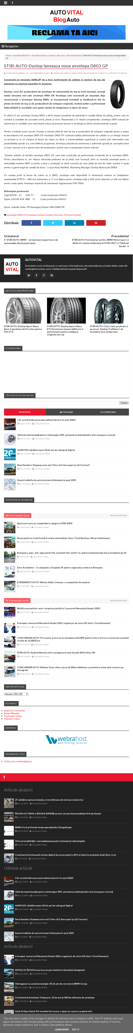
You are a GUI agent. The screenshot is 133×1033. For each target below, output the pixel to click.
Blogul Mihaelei (11, 713)
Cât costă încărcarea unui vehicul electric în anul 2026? (46, 419)
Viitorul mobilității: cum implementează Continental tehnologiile (50, 841)
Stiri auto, (103, 73)
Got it (75, 1029)
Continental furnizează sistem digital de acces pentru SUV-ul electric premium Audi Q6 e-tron (65, 854)
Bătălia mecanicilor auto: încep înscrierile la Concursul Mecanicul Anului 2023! (58, 608)
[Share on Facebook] (31, 223)
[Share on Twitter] (53, 223)
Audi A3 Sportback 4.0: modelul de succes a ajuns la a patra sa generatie (53, 1011)
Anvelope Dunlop (39, 55)
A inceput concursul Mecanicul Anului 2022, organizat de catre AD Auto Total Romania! (64, 623)
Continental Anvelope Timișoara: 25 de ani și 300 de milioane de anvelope (54, 997)
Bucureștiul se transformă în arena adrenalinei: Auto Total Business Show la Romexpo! (63, 538)
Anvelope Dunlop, (80, 73)
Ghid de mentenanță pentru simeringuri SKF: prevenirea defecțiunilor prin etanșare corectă (66, 435)
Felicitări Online (12, 718)
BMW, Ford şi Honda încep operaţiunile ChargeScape (43, 827)
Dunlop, (93, 73)
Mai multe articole (118, 515)
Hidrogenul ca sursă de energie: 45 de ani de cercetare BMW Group (51, 983)
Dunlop (52, 55)
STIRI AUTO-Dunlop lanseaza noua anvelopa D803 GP (56, 65)
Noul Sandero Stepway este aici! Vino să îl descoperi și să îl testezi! (53, 465)
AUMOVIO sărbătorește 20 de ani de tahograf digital (46, 450)
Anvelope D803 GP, (62, 73)
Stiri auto (61, 55)
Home (8, 55)
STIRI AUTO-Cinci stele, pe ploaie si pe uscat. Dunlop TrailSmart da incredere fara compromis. (109, 329)
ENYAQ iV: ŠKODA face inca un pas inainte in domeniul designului (50, 970)
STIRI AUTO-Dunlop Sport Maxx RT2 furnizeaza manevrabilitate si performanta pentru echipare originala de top (65, 330)
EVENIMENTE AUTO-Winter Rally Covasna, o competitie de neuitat (53, 582)
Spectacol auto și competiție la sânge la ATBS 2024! (45, 523)
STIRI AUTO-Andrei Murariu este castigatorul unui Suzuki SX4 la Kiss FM (56, 652)
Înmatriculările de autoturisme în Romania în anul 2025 (46, 480)
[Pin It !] (96, 223)
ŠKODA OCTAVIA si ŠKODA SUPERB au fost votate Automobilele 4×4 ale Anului (58, 813)
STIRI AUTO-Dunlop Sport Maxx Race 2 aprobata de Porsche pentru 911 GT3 (23, 329)
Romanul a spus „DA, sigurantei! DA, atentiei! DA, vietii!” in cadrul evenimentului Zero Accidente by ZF (72, 552)
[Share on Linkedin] (74, 223)
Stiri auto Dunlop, (118, 73)
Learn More (62, 1029)
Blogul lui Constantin (14, 710)
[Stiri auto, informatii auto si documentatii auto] (66, 16)
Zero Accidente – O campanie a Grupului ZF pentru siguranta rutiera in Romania (60, 567)
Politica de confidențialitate (18, 761)
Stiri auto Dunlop (74, 55)
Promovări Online (13, 716)
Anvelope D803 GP (21, 55)
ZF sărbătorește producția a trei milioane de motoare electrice (49, 799)
